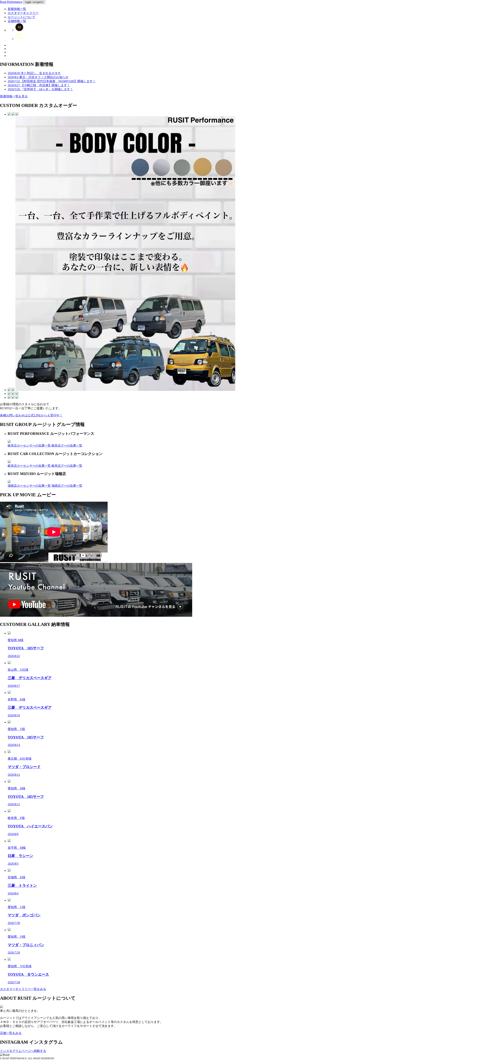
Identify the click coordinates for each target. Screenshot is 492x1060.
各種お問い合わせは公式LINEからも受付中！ (31, 415)
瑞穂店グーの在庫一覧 (67, 485)
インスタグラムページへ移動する (23, 1051)
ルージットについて (21, 17)
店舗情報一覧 (17, 21)
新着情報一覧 (17, 9)
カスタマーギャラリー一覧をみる (23, 989)
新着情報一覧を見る (14, 96)
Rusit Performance (11, 1)
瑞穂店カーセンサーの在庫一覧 (29, 485)
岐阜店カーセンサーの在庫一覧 (29, 445)
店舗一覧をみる (11, 1033)
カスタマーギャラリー (23, 13)
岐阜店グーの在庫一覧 (67, 445)
